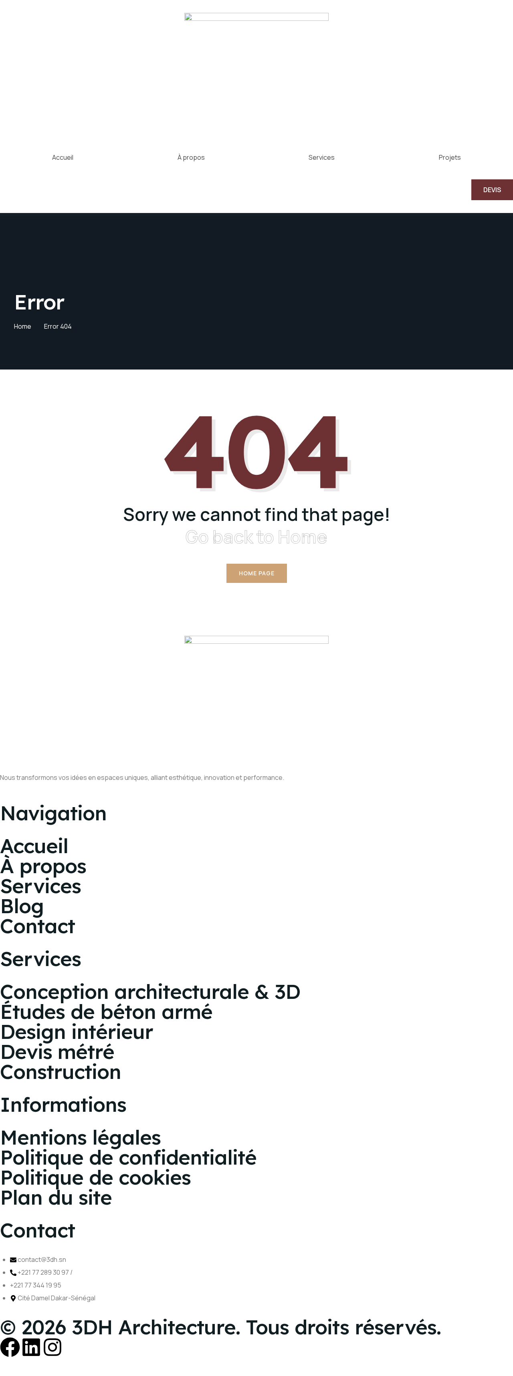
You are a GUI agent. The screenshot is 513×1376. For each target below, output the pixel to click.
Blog (22, 905)
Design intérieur (76, 1031)
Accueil (62, 157)
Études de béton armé (106, 1011)
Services (322, 157)
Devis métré (57, 1051)
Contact (37, 925)
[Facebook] (10, 1347)
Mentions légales (80, 1137)
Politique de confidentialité (128, 1157)
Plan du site (56, 1197)
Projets (450, 157)
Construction (60, 1071)
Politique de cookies (95, 1177)
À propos (191, 157)
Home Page (257, 573)
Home (22, 326)
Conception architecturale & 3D (150, 991)
